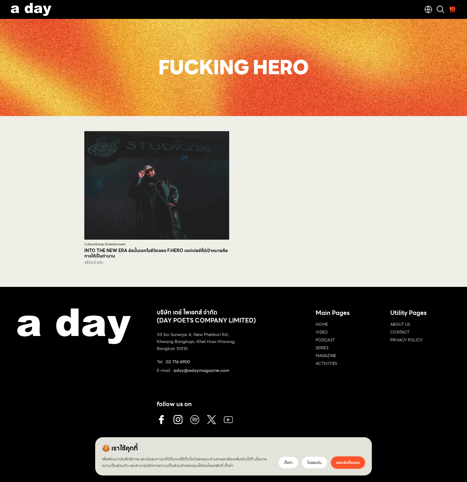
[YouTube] (228, 419)
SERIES (322, 348)
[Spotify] (194, 419)
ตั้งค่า (229, 465)
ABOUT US (400, 324)
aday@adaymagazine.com (201, 370)
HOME (322, 324)
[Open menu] (452, 9)
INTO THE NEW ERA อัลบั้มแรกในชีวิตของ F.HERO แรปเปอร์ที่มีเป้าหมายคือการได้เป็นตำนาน (156, 253)
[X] (211, 419)
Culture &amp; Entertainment (105, 244)
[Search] (440, 9)
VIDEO (322, 332)
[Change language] (428, 9)
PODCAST (325, 340)
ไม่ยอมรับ (314, 463)
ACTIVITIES (326, 363)
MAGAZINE (326, 356)
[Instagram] (178, 419)
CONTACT (399, 332)
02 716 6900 (178, 361)
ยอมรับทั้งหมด (348, 463)
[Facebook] (161, 419)
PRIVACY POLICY (406, 340)
